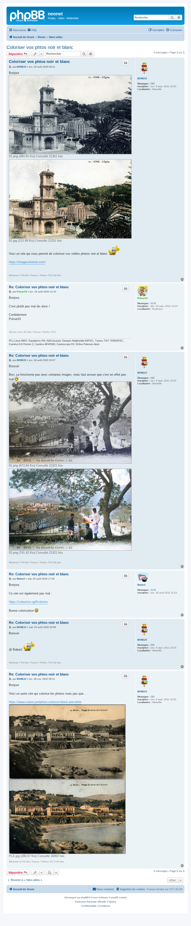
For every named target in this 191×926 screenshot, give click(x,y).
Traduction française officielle (90, 901)
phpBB (85, 897)
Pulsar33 (142, 298)
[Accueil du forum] (28, 15)
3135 (153, 303)
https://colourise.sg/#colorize (28, 602)
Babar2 (141, 584)
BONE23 (142, 78)
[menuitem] (32, 30)
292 (152, 83)
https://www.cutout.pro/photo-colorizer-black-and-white (45, 702)
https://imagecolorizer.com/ (27, 262)
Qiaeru (112, 901)
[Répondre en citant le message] (126, 62)
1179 (153, 590)
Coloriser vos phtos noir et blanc (40, 47)
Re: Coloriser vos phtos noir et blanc (39, 287)
